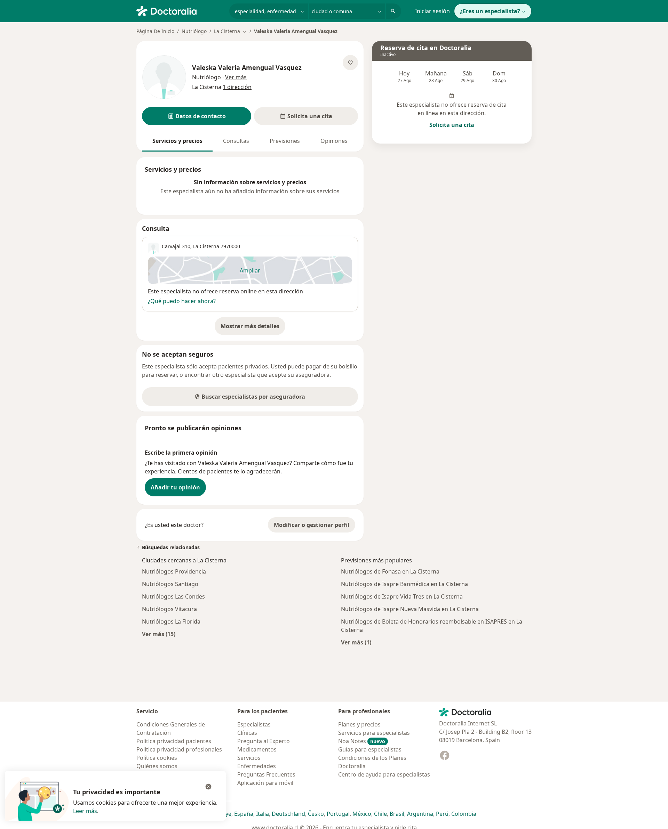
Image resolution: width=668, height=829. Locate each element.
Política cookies (156, 758)
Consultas (236, 141)
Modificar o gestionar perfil (311, 525)
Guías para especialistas (369, 749)
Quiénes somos (156, 766)
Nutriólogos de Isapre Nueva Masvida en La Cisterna (410, 609)
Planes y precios (359, 724)
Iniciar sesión (432, 11)
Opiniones (334, 141)
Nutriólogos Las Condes (173, 596)
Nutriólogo (194, 31)
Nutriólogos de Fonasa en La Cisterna (390, 571)
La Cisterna (206, 246)
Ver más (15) (158, 634)
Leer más (85, 811)
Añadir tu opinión (175, 487)
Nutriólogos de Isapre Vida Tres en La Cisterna (402, 596)
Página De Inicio (155, 31)
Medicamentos (257, 749)
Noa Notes (361, 741)
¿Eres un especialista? (490, 11)
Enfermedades (256, 766)
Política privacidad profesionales (179, 749)
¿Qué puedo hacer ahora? (182, 301)
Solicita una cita (451, 125)
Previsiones (285, 141)
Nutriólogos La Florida (171, 621)
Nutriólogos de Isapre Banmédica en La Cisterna (404, 584)
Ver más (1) (356, 642)
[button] (196, 116)
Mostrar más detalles (253, 328)
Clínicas (247, 733)
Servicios (249, 758)
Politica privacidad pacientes (173, 741)
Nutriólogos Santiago (170, 584)
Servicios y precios (177, 141)
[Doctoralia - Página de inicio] (180, 10)
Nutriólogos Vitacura (169, 609)
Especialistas (254, 724)
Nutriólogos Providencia (174, 571)
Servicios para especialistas (374, 733)
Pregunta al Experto (263, 741)
